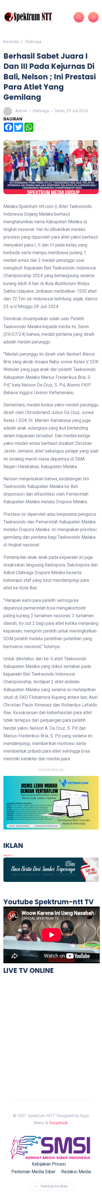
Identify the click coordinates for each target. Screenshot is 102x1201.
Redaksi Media (76, 1171)
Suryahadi (58, 1122)
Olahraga (33, 41)
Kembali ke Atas (54, 1186)
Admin (21, 111)
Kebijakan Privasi (49, 1164)
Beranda (11, 41)
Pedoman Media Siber (33, 1171)
